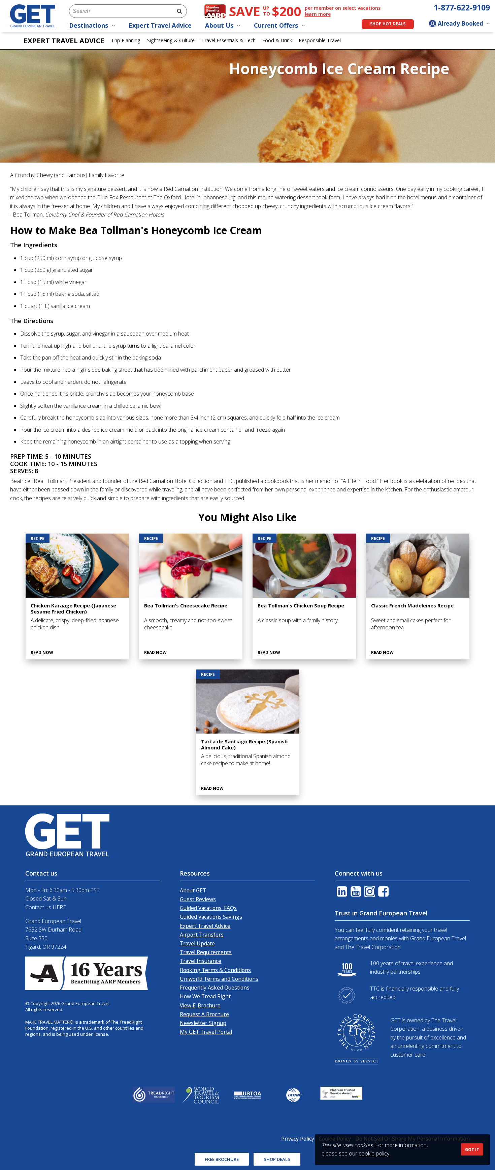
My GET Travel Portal (206, 1031)
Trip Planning (125, 40)
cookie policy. (374, 1153)
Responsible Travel (320, 40)
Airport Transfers (202, 934)
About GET (193, 890)
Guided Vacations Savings (211, 916)
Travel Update (197, 943)
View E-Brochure (200, 1005)
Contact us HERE (45, 907)
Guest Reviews (198, 899)
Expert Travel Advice (160, 25)
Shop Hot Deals (387, 24)
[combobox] (120, 11)
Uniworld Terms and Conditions (219, 978)
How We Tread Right (205, 996)
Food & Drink (277, 40)
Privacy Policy (297, 1138)
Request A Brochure (204, 1014)
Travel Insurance (200, 961)
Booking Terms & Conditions (215, 970)
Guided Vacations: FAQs (208, 908)
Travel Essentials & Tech (228, 40)
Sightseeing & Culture (171, 40)
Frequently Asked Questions (215, 987)
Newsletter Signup (203, 1023)
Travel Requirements (206, 952)
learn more (318, 14)
